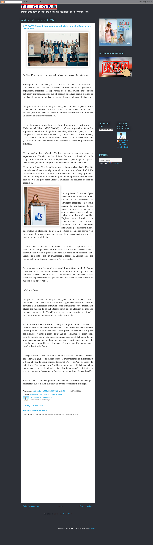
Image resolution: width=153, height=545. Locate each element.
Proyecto (51, 394)
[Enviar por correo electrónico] (71, 391)
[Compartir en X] (75, 391)
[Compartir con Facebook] (77, 391)
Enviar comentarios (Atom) (63, 514)
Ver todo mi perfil (122, 147)
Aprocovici (34, 394)
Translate (115, 163)
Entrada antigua (86, 506)
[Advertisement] (58, 486)
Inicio (60, 506)
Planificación (43, 394)
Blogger (92, 528)
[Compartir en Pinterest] (80, 391)
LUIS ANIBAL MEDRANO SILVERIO (124, 142)
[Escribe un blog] (73, 391)
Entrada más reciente (32, 506)
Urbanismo (59, 394)
